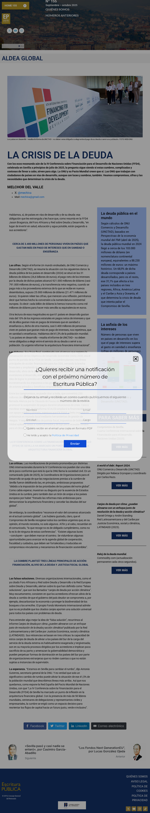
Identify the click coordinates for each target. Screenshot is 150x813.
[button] (136, 359)
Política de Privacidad (65, 435)
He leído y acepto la (53, 435)
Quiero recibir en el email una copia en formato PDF (60, 428)
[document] (75, 406)
